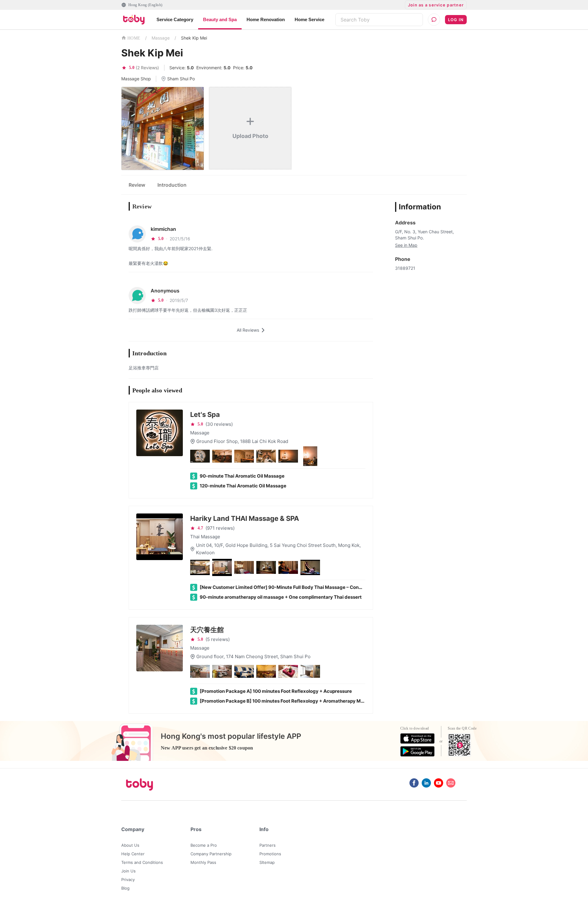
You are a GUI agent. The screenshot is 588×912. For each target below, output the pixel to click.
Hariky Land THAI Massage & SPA (244, 518)
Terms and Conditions (142, 862)
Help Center (133, 853)
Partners (267, 845)
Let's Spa (205, 414)
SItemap (267, 862)
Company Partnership (211, 853)
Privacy (128, 879)
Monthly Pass (203, 862)
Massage (161, 37)
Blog (125, 888)
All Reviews (248, 330)
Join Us (128, 870)
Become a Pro (203, 845)
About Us (130, 845)
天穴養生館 (207, 630)
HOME (133, 38)
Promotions (270, 853)
